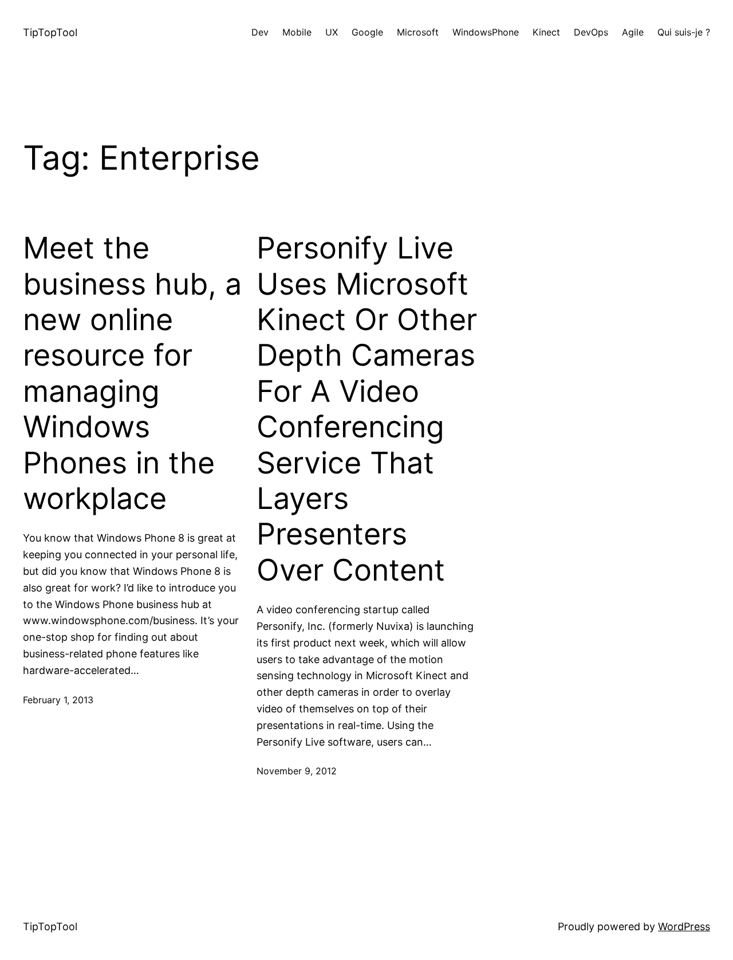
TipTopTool (50, 32)
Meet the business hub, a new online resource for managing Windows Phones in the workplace (132, 373)
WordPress (684, 926)
